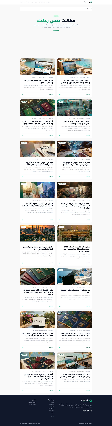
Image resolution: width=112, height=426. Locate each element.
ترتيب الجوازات (34, 2)
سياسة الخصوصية (32, 402)
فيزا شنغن (27, 2)
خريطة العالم (41, 2)
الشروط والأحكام (32, 404)
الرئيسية (48, 2)
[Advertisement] (56, 45)
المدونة (21, 2)
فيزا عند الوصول (51, 410)
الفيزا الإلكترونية (51, 408)
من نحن (53, 414)
